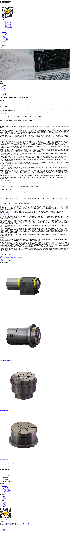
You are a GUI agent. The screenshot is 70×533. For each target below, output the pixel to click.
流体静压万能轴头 (8, 25)
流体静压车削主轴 (8, 22)
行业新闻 (6, 39)
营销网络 (4, 36)
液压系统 (4, 31)
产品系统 (4, 21)
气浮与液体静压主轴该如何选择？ (10, 463)
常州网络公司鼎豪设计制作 (9, 524)
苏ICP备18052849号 (25, 523)
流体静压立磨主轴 (8, 28)
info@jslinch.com (5, 479)
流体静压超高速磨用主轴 (9, 27)
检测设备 (6, 35)
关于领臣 (4, 20)
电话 (3, 531)
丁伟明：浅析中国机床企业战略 (6, 260)
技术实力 (6, 33)
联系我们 (4, 41)
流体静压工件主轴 (8, 26)
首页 (3, 19)
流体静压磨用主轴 (8, 24)
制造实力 (6, 34)
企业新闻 (6, 38)
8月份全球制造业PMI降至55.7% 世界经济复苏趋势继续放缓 (11, 257)
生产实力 (4, 32)
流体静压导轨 (4, 492)
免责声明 (16, 524)
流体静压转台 (7, 23)
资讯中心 (4, 37)
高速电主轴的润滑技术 (8, 467)
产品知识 (6, 40)
